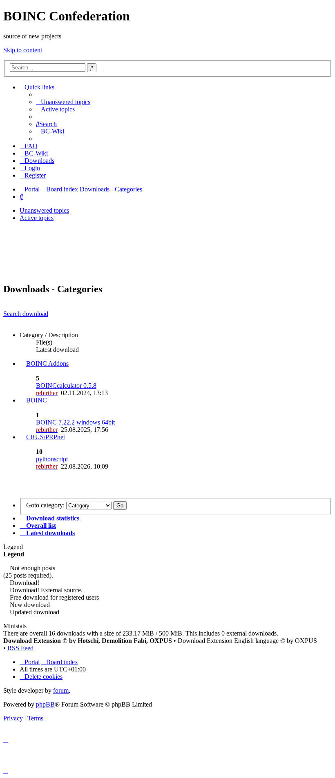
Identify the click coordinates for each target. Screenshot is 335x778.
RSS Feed (20, 648)
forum (61, 690)
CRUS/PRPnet (45, 436)
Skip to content (22, 50)
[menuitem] (63, 101)
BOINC (36, 400)
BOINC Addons (47, 363)
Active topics (37, 217)
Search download (25, 313)
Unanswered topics (44, 210)
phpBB (45, 704)
